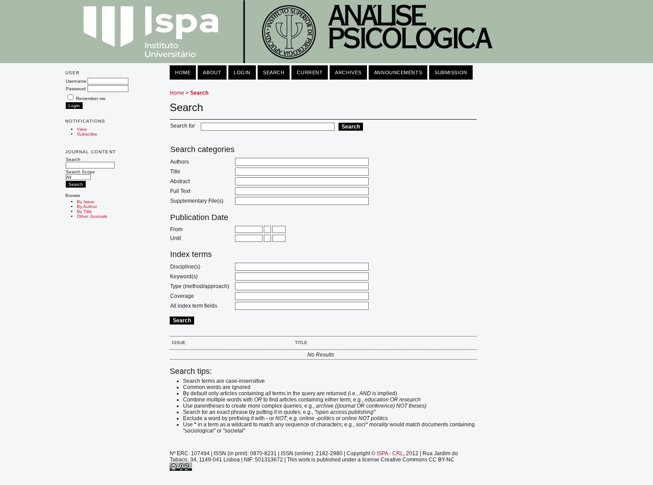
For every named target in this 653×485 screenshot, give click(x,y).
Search (73, 159)
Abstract (180, 181)
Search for (182, 126)
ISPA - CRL (390, 453)
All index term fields (193, 306)
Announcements (398, 72)
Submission (450, 72)
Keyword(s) (184, 276)
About (212, 72)
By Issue (86, 201)
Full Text (180, 191)
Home (183, 72)
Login (242, 72)
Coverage (182, 296)
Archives (348, 72)
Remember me (91, 98)
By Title (84, 211)
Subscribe (87, 134)
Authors (179, 162)
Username (76, 81)
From (176, 229)
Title (175, 171)
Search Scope (80, 171)
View (82, 129)
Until (175, 238)
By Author (87, 206)
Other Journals (92, 216)
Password (76, 88)
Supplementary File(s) (196, 201)
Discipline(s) (185, 267)
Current (310, 72)
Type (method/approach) (199, 286)
